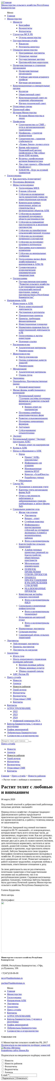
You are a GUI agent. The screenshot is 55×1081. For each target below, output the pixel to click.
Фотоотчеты (25, 31)
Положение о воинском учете (33, 486)
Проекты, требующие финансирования (29, 319)
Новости (17, 680)
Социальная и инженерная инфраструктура (32, 607)
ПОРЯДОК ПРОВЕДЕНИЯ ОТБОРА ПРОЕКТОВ (36, 572)
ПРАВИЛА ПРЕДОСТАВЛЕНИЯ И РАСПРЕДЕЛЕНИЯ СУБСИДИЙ (36, 581)
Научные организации (30, 82)
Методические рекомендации (32, 564)
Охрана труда (25, 375)
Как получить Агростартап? (27, 179)
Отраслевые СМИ (22, 699)
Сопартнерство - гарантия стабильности (32, 139)
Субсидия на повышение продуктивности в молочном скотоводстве (33, 224)
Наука (22, 454)
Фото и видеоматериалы (37, 541)
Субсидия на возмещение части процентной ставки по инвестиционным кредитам (33, 197)
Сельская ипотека (28, 631)
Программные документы (32, 53)
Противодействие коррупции (33, 62)
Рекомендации (26, 350)
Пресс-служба (14, 677)
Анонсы (17, 683)
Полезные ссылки (28, 341)
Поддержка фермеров (23, 182)
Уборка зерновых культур (31, 668)
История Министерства (25, 112)
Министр (17, 22)
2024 (15, 717)
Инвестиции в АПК (23, 303)
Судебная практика (34, 521)
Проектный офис (21, 109)
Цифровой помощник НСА (26, 720)
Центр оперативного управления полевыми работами (29, 660)
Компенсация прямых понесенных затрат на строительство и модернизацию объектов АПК (34, 206)
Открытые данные (28, 56)
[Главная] (6, 2)
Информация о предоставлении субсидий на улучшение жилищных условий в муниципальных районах (37, 531)
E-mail (5, 1075)
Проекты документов (23, 646)
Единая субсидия (27, 191)
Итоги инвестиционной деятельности (31, 307)
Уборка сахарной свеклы (31, 671)
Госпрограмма (20, 278)
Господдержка (14, 175)
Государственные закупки (32, 59)
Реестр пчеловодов (28, 357)
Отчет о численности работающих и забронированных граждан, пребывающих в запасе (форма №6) (34, 500)
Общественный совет (29, 94)
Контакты (18, 702)
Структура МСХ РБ (23, 34)
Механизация (19, 369)
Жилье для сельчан (28, 512)
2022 (15, 711)
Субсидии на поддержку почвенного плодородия (31, 237)
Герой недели (19, 689)
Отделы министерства (30, 37)
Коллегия (23, 91)
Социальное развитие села (26, 509)
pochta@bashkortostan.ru (13, 983)
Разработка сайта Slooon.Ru (15, 1050)
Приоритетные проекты (31, 315)
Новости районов (22, 686)
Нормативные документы (32, 628)
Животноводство (21, 353)
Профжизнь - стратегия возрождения (30, 134)
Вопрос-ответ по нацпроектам (33, 408)
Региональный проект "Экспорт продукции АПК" (29, 440)
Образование (25, 480)
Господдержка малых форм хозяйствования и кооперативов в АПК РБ (32, 261)
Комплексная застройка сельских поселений (30, 595)
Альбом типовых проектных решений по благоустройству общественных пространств (36, 554)
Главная (11, 15)
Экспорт (17, 436)
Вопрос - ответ (32, 518)
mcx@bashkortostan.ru (12, 978)
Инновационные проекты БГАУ (33, 469)
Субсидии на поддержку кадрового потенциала (31, 243)
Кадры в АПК (20, 448)
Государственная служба (25, 40)
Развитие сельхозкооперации (33, 418)
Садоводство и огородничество (23, 735)
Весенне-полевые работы (31, 665)
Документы (30, 515)
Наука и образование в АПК (27, 451)
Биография (24, 25)
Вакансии (24, 43)
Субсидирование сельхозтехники (27, 431)
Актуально (24, 427)
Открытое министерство (25, 50)
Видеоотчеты (25, 28)
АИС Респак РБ (21, 674)
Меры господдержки (23, 185)
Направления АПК (16, 300)
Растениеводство (21, 344)
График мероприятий (17, 729)
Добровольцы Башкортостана (22, 732)
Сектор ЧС (18, 483)
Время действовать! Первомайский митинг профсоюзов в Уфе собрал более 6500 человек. (32, 151)
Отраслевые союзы (22, 106)
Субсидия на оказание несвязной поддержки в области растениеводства (31, 216)
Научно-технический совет (32, 103)
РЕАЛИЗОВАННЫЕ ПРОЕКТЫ (35, 589)
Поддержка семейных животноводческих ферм (31, 413)
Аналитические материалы (32, 347)
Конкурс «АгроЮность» (37, 474)
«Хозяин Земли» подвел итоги (34, 144)
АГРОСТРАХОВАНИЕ (19, 708)
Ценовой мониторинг (30, 387)
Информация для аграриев (33, 464)
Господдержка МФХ (29, 188)
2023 (15, 714)
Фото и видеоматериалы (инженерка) (37, 612)
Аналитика (12, 653)
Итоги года (18, 656)
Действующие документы (26, 643)
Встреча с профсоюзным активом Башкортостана (31, 159)
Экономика (18, 378)
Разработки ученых (34, 477)
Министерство (14, 19)
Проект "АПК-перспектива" (32, 458)
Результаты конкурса (29, 46)
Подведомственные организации (28, 72)
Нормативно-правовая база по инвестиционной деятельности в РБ (34, 330)
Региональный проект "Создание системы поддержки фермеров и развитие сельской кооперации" (34, 399)
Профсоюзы (19, 121)
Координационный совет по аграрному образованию (33, 99)
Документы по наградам (25, 650)
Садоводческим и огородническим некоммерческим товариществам (27, 271)
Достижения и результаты (32, 312)
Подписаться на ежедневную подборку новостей (25, 1045)
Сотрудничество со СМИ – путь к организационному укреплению (32, 127)
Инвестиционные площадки (33, 324)
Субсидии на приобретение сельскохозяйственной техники (34, 231)
